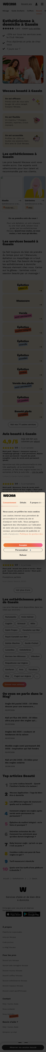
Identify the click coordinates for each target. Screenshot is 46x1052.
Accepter (23, 545)
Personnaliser (21, 550)
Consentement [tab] (9, 502)
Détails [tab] (23, 502)
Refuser (23, 555)
